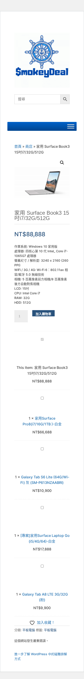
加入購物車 (43, 314)
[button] (62, 163)
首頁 (18, 146)
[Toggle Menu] (70, 126)
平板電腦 (28, 630)
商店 (28, 146)
